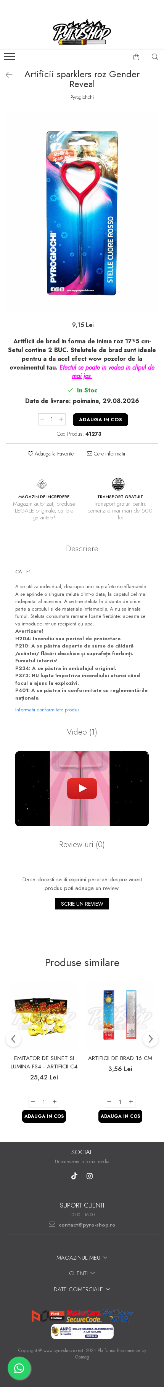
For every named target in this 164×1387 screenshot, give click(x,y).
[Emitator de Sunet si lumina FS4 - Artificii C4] (44, 1016)
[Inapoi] (5, 75)
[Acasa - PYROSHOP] (82, 32)
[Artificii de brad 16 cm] (120, 1016)
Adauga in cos (100, 419)
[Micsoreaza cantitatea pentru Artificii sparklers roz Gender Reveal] (42, 419)
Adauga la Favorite (53, 453)
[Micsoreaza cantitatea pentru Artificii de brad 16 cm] (109, 1102)
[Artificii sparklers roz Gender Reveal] (82, 212)
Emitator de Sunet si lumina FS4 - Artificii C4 (44, 1062)
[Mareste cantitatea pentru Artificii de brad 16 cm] (131, 1102)
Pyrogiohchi (82, 97)
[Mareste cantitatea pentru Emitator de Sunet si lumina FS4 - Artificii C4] (55, 1102)
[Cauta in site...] (155, 57)
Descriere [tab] (82, 548)
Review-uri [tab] (82, 844)
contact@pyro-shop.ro (86, 1224)
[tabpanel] (82, 212)
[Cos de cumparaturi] (136, 57)
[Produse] (10, 59)
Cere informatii (108, 453)
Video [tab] (82, 732)
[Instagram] (89, 1176)
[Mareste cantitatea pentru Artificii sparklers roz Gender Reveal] (61, 419)
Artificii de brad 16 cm (120, 1058)
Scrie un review (82, 904)
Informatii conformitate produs (47, 709)
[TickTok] (74, 1176)
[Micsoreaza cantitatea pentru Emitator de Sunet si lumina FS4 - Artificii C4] (33, 1102)
